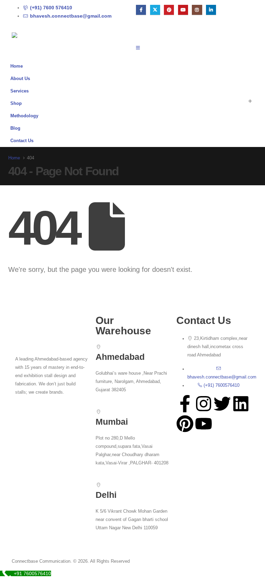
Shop (16, 103)
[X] (155, 10)
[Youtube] (183, 10)
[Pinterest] (169, 10)
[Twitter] (222, 403)
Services (19, 91)
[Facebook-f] (185, 403)
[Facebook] (141, 10)
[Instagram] (197, 10)
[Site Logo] (31, 37)
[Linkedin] (240, 403)
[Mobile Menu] (140, 48)
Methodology (24, 116)
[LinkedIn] (211, 10)
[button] (250, 101)
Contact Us (21, 140)
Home (16, 66)
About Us (20, 78)
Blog (15, 128)
